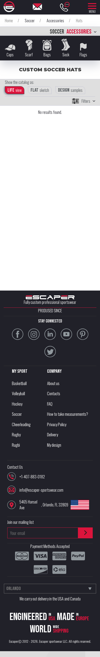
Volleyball (18, 393)
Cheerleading (21, 424)
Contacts (53, 393)
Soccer (17, 414)
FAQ (49, 404)
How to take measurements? (67, 414)
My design (54, 445)
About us (53, 383)
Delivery (52, 434)
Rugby (16, 434)
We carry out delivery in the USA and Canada (50, 599)
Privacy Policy (56, 424)
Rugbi (16, 445)
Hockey (17, 404)
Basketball (19, 383)
